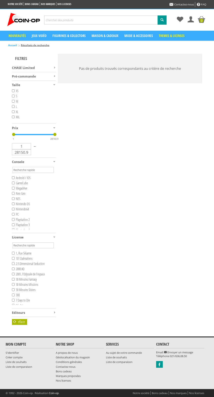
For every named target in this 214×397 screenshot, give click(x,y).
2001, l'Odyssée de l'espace (30, 274)
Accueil (12, 45)
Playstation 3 (23, 225)
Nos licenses (64, 4)
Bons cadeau (32, 4)
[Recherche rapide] (162, 20)
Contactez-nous (184, 4)
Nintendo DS (23, 204)
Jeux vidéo (39, 35)
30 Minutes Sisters (26, 290)
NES (18, 198)
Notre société (15, 4)
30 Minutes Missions (27, 284)
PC (17, 214)
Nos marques (48, 4)
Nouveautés (17, 35)
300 (18, 295)
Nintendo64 (22, 209)
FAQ (203, 4)
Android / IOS (23, 178)
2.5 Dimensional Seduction (30, 263)
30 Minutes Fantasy (26, 279)
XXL (18, 117)
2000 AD (20, 269)
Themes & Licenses (172, 35)
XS (17, 91)
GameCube (22, 183)
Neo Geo (20, 193)
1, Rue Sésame (23, 253)
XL (17, 111)
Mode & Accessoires (138, 35)
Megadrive (21, 188)
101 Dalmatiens (24, 258)
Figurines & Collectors (69, 35)
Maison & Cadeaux (105, 35)
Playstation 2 (23, 219)
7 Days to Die (23, 300)
